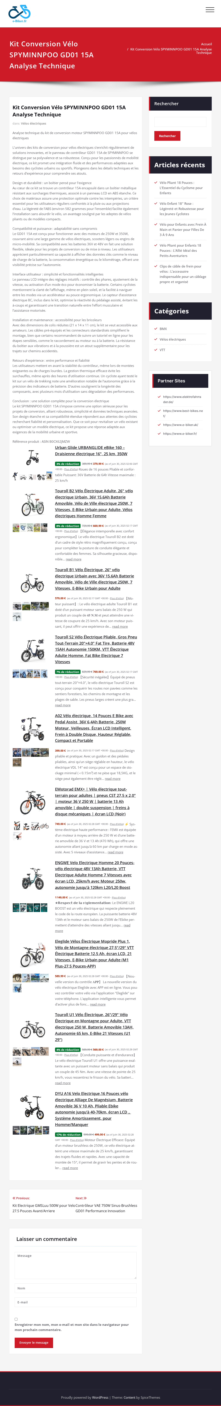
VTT (162, 350)
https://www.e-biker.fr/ (180, 433)
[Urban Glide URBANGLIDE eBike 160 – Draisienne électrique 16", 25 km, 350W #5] (49, 476)
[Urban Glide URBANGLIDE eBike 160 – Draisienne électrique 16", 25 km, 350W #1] (16, 476)
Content (129, 1397)
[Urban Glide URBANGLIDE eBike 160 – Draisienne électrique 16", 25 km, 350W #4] (41, 477)
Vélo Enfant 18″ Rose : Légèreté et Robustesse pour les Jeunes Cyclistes (182, 208)
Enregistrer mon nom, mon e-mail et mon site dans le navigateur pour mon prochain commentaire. (72, 1327)
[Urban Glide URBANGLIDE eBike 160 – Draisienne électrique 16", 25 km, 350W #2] (23, 477)
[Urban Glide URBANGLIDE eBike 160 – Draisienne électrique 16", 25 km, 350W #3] (32, 477)
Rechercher (166, 103)
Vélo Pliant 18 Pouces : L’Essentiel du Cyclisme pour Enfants (181, 187)
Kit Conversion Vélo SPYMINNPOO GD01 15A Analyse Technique (171, 51)
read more (73, 559)
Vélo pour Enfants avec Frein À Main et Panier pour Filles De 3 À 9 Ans (183, 229)
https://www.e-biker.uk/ (180, 425)
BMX (163, 329)
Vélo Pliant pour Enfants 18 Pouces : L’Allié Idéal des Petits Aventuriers (180, 250)
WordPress (100, 1397)
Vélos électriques (33, 123)
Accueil (206, 44)
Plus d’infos (70, 469)
